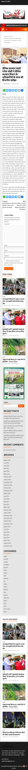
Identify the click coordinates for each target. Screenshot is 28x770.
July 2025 (6, 496)
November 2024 (8, 518)
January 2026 (7, 479)
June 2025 (6, 499)
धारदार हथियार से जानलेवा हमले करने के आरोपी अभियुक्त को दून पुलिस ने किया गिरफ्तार (19, 205)
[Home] (3, 29)
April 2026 (6, 471)
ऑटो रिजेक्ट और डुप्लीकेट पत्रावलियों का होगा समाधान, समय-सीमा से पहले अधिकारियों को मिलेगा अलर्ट (14, 437)
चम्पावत (5, 573)
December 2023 (8, 546)
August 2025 (7, 493)
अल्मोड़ (5, 556)
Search (6, 402)
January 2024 (7, 543)
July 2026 (6, 463)
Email (6, 250)
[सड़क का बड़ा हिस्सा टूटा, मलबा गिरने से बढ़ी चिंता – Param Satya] (14, 346)
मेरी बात (5, 600)
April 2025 (6, 504)
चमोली (5, 570)
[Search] (23, 29)
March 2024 (7, 540)
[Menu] (6, 29)
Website (6, 255)
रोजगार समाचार (7, 609)
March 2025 (7, 507)
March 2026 (7, 474)
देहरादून (5, 584)
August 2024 (7, 526)
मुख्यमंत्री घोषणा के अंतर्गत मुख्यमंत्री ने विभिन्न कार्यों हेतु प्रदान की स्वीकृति (8, 204)
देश (4, 581)
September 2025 (8, 490)
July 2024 (6, 529)
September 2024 (8, 524)
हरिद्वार (5, 612)
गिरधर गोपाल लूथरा (7, 83)
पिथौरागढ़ (6, 589)
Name (6, 245)
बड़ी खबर (6, 595)
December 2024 (8, 515)
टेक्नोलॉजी (6, 578)
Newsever (21, 766)
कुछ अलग (6, 567)
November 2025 (8, 485)
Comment (7, 224)
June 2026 (6, 465)
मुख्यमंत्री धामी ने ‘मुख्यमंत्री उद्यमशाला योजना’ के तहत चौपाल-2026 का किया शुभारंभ (13, 331)
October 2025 (7, 488)
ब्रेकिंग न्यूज (6, 598)
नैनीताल (5, 587)
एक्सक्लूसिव (6, 564)
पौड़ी (5, 592)
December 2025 (8, 482)
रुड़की (5, 606)
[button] (6, 29)
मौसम (5, 603)
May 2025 (6, 501)
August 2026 (7, 460)
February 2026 (7, 477)
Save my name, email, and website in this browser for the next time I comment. (13, 263)
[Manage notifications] (24, 766)
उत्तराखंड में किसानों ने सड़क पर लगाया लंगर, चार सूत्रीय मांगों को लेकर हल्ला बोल (13, 301)
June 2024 (6, 532)
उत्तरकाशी (6, 559)
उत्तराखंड (3, 65)
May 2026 (6, 468)
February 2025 (7, 510)
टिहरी (5, 576)
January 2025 (7, 513)
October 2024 (7, 521)
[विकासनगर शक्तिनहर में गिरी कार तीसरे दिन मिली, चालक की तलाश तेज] (14, 720)
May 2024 (6, 535)
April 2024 (6, 537)
